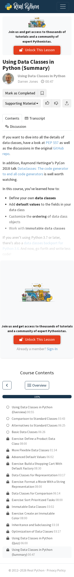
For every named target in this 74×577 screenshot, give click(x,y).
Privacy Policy (56, 570)
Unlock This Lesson (40, 50)
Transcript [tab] (37, 118)
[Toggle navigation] (63, 6)
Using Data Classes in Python (41, 76)
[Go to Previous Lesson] (7, 385)
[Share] (66, 103)
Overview (39, 385)
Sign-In (52, 348)
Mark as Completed (20, 93)
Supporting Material (20, 103)
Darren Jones (28, 81)
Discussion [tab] (18, 126)
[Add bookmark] (42, 93)
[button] (47, 103)
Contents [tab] (12, 118)
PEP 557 (52, 142)
